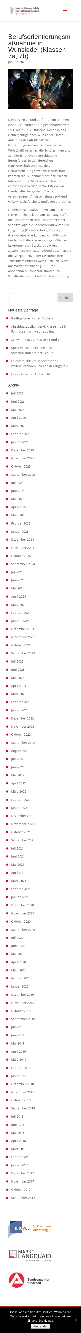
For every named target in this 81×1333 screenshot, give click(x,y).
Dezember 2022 (22, 718)
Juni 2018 (18, 1125)
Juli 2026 (17, 393)
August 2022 (20, 751)
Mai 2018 (17, 1133)
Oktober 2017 (21, 1189)
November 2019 (22, 1003)
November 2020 (22, 913)
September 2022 (23, 743)
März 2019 (18, 1059)
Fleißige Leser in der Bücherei (32, 318)
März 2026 (18, 426)
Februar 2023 (20, 702)
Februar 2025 (20, 523)
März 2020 (18, 970)
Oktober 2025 (21, 466)
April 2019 (18, 1051)
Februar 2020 (20, 978)
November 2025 (22, 458)
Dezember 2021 (22, 816)
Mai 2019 (17, 1043)
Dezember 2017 (22, 1173)
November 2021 (22, 824)
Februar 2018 (20, 1157)
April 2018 (18, 1141)
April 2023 (18, 686)
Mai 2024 (17, 588)
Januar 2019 (20, 1076)
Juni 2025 (18, 491)
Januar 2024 (20, 621)
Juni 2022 (18, 767)
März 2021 (18, 881)
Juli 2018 (17, 1116)
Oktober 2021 (21, 832)
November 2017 (22, 1181)
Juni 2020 (18, 946)
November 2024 (22, 548)
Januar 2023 (20, 710)
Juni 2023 (18, 669)
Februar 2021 (20, 889)
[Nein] (75, 1320)
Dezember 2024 (22, 539)
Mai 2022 (17, 775)
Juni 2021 (18, 856)
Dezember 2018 (22, 1084)
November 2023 (22, 637)
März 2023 (18, 694)
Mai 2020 (17, 954)
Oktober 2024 (21, 556)
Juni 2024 (18, 580)
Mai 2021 (17, 864)
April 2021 (18, 873)
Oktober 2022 (21, 734)
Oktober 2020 (21, 921)
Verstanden (40, 1326)
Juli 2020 (17, 938)
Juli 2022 (17, 759)
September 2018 (23, 1108)
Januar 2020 (20, 986)
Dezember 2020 (22, 905)
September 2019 (23, 1019)
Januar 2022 (20, 808)
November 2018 (22, 1092)
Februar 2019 (20, 1068)
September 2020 (23, 930)
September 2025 (23, 474)
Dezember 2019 (22, 994)
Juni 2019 (18, 1035)
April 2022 (18, 783)
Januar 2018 (20, 1165)
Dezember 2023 (22, 629)
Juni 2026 (18, 401)
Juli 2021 (17, 848)
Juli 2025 (17, 483)
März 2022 (18, 791)
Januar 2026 (20, 442)
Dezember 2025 (22, 450)
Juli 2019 (17, 1027)
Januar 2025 (20, 531)
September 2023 (23, 653)
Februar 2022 (20, 800)
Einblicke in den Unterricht (30, 374)
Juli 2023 (17, 661)
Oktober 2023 (21, 645)
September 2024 (23, 564)
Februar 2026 (20, 434)
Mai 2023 (17, 678)
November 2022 (22, 726)
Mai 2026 (17, 410)
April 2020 (18, 962)
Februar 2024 (20, 613)
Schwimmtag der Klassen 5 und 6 (35, 339)
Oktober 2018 (21, 1100)
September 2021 (23, 840)
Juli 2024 (17, 572)
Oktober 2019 (21, 1011)
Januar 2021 (20, 897)
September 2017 (23, 1198)
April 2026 (18, 418)
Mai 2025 (17, 499)
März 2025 (18, 515)
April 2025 (18, 507)
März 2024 (18, 605)
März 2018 (18, 1149)
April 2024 (18, 596)
